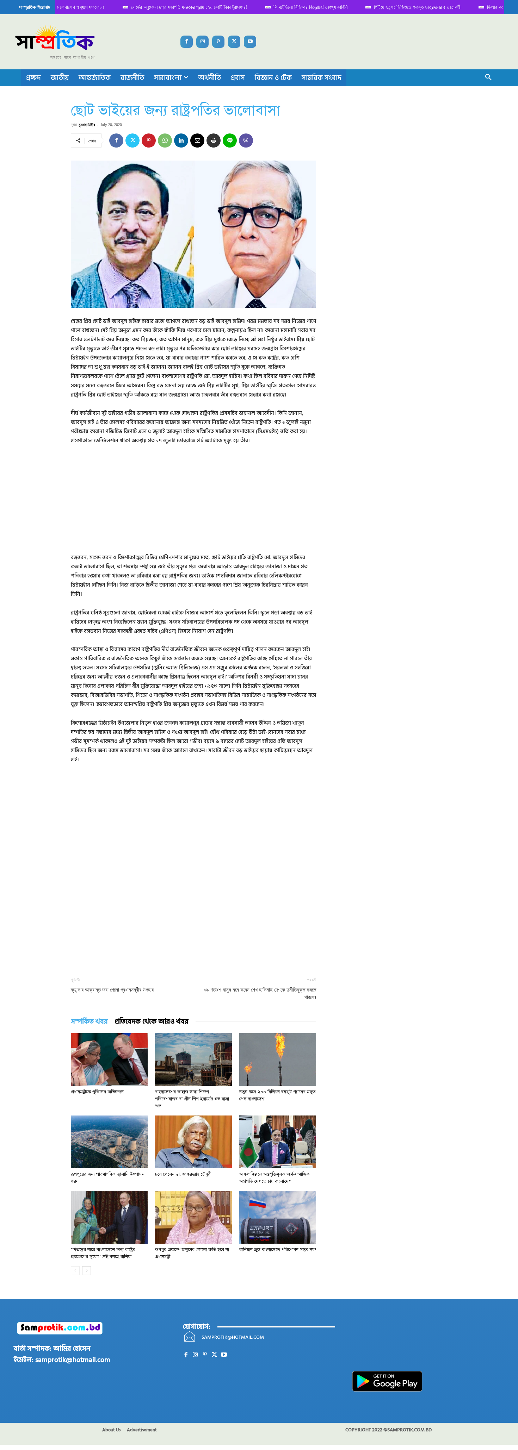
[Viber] (246, 140)
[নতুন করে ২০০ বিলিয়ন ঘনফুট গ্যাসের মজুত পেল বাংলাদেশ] (277, 1059)
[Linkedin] (181, 140)
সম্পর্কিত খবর (89, 1022)
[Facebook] (186, 42)
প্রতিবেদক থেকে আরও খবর (152, 1022)
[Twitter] (234, 42)
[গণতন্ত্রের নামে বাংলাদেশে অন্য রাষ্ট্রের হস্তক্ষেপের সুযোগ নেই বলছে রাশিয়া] (109, 1217)
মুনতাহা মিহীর (87, 124)
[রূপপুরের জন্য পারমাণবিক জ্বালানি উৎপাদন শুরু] (109, 1141)
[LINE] (230, 140)
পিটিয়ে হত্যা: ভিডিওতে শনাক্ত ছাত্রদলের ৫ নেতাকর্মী (410, 7)
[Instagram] (202, 42)
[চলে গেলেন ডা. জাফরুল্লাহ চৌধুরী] (193, 1141)
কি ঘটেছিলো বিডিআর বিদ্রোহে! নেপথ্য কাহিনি (303, 7)
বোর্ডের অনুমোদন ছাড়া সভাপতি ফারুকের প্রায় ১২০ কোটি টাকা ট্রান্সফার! (182, 7)
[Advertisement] (193, 504)
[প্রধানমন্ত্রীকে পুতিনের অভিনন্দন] (109, 1059)
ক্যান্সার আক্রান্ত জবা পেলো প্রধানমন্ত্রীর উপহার (112, 990)
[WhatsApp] (165, 140)
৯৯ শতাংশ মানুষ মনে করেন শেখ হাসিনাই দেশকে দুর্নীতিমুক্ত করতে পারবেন (260, 993)
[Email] (197, 140)
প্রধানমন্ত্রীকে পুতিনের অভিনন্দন (97, 1092)
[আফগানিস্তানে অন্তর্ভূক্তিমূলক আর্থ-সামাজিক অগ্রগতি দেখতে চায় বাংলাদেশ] (277, 1141)
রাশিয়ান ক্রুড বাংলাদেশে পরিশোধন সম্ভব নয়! (277, 1249)
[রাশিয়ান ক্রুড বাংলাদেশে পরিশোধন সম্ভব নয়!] (277, 1217)
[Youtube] (250, 42)
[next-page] (86, 1270)
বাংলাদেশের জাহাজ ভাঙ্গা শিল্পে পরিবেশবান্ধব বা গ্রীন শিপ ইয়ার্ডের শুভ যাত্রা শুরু (192, 1099)
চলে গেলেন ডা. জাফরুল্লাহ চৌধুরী (183, 1174)
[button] (488, 77)
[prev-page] (75, 1270)
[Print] (213, 140)
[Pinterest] (218, 42)
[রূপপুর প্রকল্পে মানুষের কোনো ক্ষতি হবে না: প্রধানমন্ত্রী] (193, 1217)
